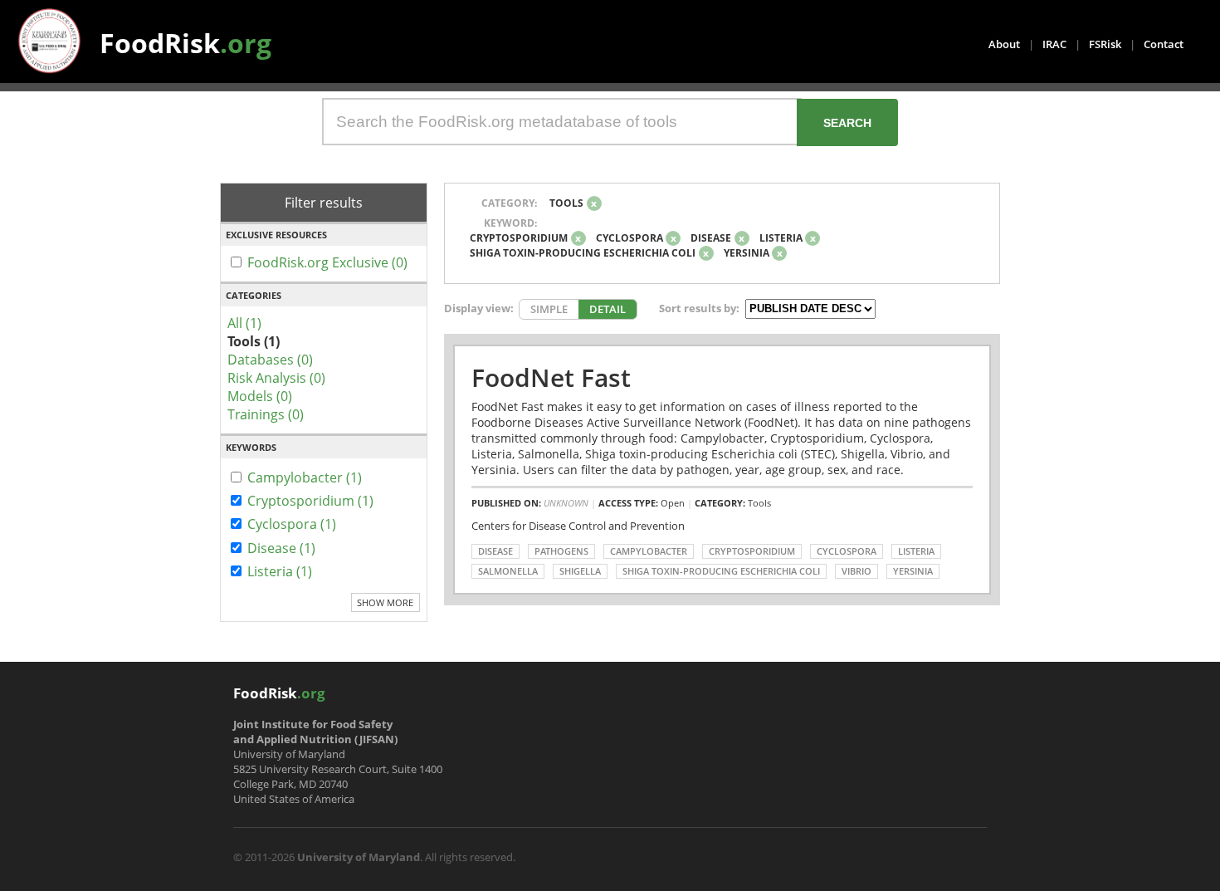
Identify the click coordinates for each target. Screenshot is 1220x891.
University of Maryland (358, 856)
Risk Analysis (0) (276, 378)
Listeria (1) (279, 571)
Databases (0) (270, 359)
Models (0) (259, 396)
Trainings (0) (265, 414)
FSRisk (1105, 44)
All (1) (244, 323)
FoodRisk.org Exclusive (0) (327, 262)
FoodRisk (185, 43)
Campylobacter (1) (304, 477)
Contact (1163, 44)
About (1004, 44)
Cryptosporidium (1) (310, 501)
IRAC (1054, 44)
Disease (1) (281, 548)
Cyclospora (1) (291, 524)
